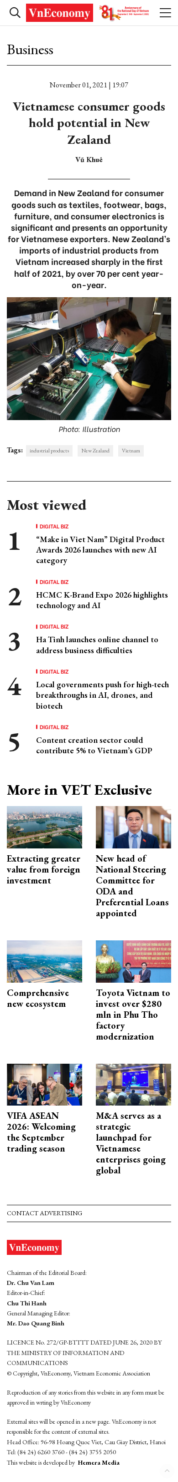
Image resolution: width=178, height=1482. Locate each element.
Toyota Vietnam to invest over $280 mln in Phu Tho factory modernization (133, 1014)
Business (30, 49)
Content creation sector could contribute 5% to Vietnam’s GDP (94, 745)
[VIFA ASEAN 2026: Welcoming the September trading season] (44, 1083)
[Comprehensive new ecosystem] (44, 960)
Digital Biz (54, 526)
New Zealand (95, 450)
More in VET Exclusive (79, 789)
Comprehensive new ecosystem (38, 998)
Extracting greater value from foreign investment (43, 869)
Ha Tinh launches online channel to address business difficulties (97, 644)
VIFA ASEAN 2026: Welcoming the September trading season (41, 1132)
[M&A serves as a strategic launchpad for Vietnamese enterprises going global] (133, 1083)
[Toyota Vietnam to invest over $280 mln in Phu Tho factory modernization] (133, 960)
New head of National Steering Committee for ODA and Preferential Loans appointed (132, 886)
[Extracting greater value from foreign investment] (44, 826)
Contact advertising (44, 1213)
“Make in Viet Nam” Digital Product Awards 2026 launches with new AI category (100, 550)
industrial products (49, 450)
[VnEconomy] (89, 13)
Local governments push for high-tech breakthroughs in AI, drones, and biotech (102, 695)
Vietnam (131, 450)
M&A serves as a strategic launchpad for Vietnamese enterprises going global (131, 1143)
